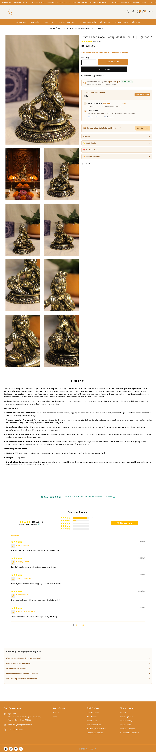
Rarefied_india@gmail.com (20, 724)
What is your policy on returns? (78, 663)
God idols (49, 22)
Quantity (85, 57)
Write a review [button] (124, 523)
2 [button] (76, 625)
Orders (56, 713)
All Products (105, 22)
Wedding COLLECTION (96, 729)
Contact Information (129, 733)
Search (123, 713)
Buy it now (104, 69)
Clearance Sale (121, 22)
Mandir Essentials (66, 22)
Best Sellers (35, 22)
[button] (128, 11)
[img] (16, 542)
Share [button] (87, 163)
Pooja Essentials (94, 725)
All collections (93, 713)
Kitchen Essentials (88, 22)
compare (100, 76)
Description (77, 381)
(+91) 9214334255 (16, 730)
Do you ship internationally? (78, 668)
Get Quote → (143, 128)
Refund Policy (126, 725)
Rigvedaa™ (91, 749)
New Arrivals (21, 22)
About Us (136, 22)
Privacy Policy (126, 721)
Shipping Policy (127, 717)
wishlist (87, 76)
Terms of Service (127, 729)
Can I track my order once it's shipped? (78, 679)
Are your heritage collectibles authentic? (78, 673)
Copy (124, 103)
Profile (56, 717)
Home (53, 28)
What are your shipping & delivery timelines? (78, 658)
